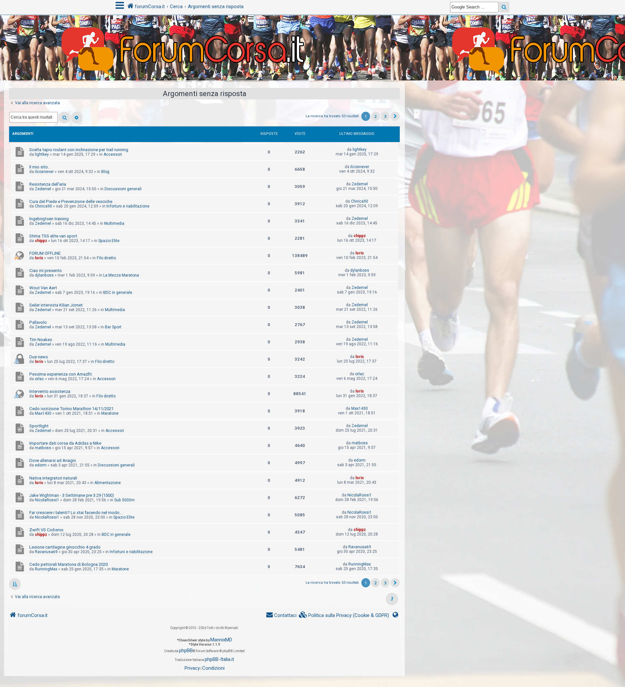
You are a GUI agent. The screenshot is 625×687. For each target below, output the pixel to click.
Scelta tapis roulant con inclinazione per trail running (78, 149)
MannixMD (221, 640)
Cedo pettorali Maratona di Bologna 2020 (68, 564)
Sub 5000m (124, 500)
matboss (43, 448)
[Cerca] (64, 117)
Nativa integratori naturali (53, 478)
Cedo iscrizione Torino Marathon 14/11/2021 (71, 408)
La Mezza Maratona (121, 275)
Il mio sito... (40, 167)
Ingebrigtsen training (49, 218)
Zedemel (43, 189)
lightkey (42, 154)
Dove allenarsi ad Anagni (52, 460)
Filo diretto (106, 258)
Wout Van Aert (43, 287)
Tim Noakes (40, 339)
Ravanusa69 (46, 552)
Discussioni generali (123, 189)
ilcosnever (44, 171)
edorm (41, 465)
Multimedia (114, 223)
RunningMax (46, 569)
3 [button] (385, 116)
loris (39, 258)
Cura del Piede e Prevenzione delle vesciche (70, 201)
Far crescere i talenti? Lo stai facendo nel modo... (75, 512)
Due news (38, 356)
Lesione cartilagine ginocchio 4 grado (65, 547)
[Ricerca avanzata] (76, 117)
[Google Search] (504, 7)
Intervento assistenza (49, 391)
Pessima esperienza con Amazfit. (61, 374)
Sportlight (39, 425)
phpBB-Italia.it (219, 659)
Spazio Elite (108, 240)
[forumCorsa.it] (312, 35)
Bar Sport (113, 327)
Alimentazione (107, 482)
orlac (39, 379)
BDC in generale (117, 292)
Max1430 (43, 413)
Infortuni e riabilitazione (127, 206)
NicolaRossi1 (47, 500)
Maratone (109, 413)
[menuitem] (344, 615)
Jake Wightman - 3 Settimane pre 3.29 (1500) (71, 495)
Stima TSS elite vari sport (53, 236)
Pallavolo (38, 322)
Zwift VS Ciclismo (46, 529)
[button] (395, 116)
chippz (41, 240)
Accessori (113, 154)
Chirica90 (43, 206)
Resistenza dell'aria (47, 184)
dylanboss (44, 275)
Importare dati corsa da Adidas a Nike (65, 443)
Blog (105, 171)
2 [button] (375, 116)
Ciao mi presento (45, 270)
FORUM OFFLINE (45, 253)
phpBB (186, 650)
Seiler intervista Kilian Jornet (56, 305)
